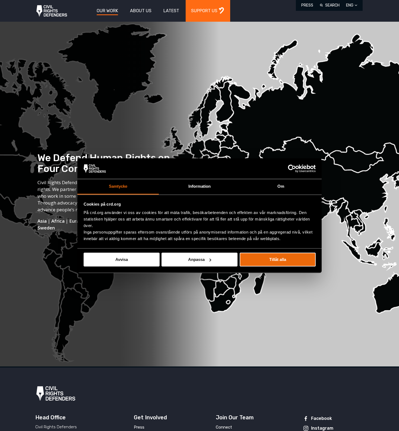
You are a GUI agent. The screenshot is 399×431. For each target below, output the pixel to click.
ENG (349, 5)
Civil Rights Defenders (51, 11)
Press (307, 5)
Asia (42, 221)
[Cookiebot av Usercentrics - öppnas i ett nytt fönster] (292, 168)
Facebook (321, 418)
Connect (224, 427)
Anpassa (196, 259)
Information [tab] (199, 186)
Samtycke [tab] (118, 186)
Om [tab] (280, 186)
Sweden (46, 228)
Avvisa (121, 259)
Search (332, 5)
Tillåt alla (277, 259)
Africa (58, 221)
